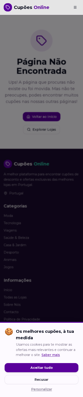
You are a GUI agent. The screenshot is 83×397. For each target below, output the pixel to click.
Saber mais (51, 355)
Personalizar (41, 389)
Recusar (41, 380)
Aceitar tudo (41, 368)
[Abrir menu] (75, 7)
